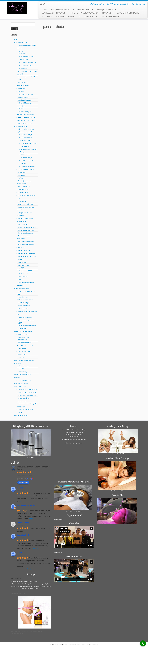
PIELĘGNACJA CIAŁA (59, 9)
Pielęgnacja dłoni (26, 65)
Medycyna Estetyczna (106, 9)
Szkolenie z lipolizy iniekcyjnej (27, 389)
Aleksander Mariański (26, 505)
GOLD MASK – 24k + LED (25, 204)
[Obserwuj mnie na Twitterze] (41, 4)
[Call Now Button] (143, 643)
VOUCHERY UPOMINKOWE (128, 13)
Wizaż (19, 280)
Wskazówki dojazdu (24, 380)
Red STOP (21, 268)
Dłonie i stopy (22, 54)
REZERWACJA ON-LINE (65, 16)
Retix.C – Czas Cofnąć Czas (26, 274)
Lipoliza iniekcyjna (23, 303)
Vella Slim (21, 109)
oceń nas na (22, 482)
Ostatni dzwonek (23, 366)
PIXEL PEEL (21, 259)
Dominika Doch (23, 535)
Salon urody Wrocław (61, 645)
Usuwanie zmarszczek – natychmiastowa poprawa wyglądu (25, 320)
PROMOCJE (107, 13)
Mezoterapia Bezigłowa (25, 233)
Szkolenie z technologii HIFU (27, 395)
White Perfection (23, 277)
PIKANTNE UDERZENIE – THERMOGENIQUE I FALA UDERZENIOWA (25, 345)
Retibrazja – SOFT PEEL (25, 271)
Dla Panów (21, 178)
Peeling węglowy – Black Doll (27, 256)
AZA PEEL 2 (21, 175)
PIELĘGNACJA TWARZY (82, 9)
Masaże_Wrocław (23, 97)
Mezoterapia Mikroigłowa (26, 230)
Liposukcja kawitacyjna (25, 94)
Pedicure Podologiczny (28, 62)
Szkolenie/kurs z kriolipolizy (27, 392)
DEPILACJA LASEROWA (110, 16)
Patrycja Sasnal (23, 523)
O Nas (44, 9)
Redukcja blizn (22, 106)
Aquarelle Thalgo (26, 135)
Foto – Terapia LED (24, 187)
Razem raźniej (22, 372)
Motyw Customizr (92, 645)
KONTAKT (46, 16)
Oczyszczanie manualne (26, 242)
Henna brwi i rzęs (23, 190)
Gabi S (19, 552)
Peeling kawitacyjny (24, 250)
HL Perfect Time (23, 192)
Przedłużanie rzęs (23, 265)
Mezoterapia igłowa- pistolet (27, 227)
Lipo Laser (21, 91)
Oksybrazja (21, 247)
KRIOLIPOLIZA (22, 88)
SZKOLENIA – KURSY (87, 16)
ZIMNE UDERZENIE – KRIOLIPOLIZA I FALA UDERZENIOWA (23, 337)
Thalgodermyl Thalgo (28, 166)
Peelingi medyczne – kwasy (27, 253)
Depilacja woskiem (24, 51)
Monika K (21, 488)
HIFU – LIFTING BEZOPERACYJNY (84, 13)
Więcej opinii (30, 569)
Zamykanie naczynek (25, 123)
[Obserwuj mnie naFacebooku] (45, 4)
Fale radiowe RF (23, 224)
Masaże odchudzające (25, 100)
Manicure (24, 68)
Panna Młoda (22, 369)
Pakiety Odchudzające (25, 103)
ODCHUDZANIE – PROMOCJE (54, 13)
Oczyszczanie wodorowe (26, 245)
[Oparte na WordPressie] (75, 644)
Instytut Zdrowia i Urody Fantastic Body (33, 467)
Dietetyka (21, 357)
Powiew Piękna (22, 262)
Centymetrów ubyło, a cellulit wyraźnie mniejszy (24, 581)
